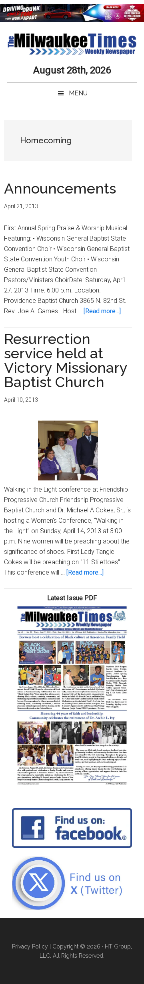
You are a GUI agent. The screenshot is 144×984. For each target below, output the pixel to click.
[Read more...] (102, 311)
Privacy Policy (30, 946)
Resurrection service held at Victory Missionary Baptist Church (65, 360)
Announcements (60, 188)
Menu (78, 93)
